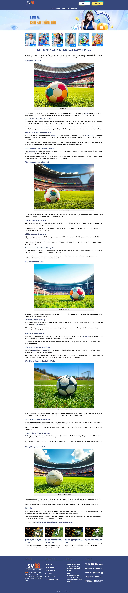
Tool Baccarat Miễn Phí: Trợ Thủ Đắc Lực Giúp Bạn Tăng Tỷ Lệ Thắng (34, 541)
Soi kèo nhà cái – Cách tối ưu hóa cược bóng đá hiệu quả (54, 522)
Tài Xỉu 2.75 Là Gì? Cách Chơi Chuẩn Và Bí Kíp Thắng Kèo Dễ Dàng (74, 541)
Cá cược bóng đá (55, 8)
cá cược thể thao (33, 151)
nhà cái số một (55, 135)
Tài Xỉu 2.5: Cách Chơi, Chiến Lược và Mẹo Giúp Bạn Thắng (93, 540)
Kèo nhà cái (74, 8)
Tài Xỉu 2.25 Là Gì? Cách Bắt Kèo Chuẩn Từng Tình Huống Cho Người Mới (53, 541)
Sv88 (26, 436)
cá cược (87, 113)
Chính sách (65, 8)
